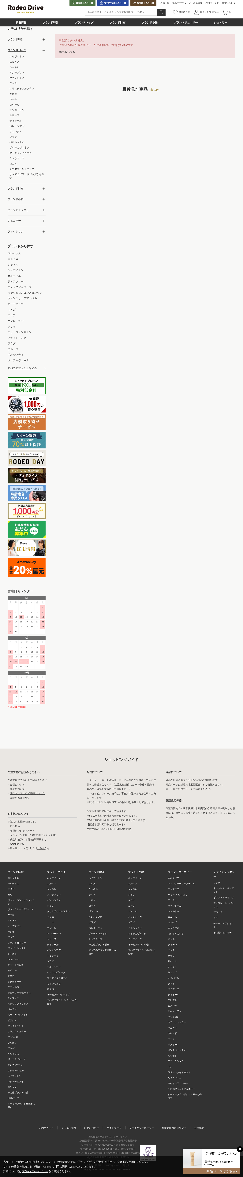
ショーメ (172, 972)
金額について (17, 784)
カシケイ (172, 922)
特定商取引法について (174, 1127)
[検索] (161, 12)
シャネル (12, 954)
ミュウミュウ (54, 983)
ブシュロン (173, 1017)
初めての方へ (179, 3)
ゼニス (11, 976)
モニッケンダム (176, 1061)
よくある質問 (195, 3)
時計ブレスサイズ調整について (27, 793)
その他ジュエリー (222, 932)
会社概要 (199, 1127)
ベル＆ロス (13, 1053)
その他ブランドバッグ (58, 994)
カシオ (11, 931)
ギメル (171, 939)
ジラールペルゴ (16, 965)
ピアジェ (12, 1020)
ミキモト (172, 1055)
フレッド (172, 1033)
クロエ (50, 917)
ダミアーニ (173, 989)
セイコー (12, 970)
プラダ (50, 961)
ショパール (13, 959)
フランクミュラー (17, 1031)
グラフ (171, 955)
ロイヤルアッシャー (178, 1083)
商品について (17, 789)
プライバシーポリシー (141, 1127)
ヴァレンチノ (54, 900)
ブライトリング (16, 1026)
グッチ (11, 937)
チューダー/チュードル (19, 992)
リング (216, 882)
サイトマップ (114, 1127)
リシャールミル (16, 1070)
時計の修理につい (20, 797)
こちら (23, 780)
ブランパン (13, 1037)
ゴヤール (51, 928)
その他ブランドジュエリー (181, 1089)
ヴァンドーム (174, 905)
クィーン (172, 944)
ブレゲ (11, 1048)
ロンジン (12, 1087)
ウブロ (11, 915)
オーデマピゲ (14, 926)
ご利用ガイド (212, 3)
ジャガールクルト (17, 948)
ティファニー (14, 998)
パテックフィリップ (18, 1003)
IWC (10, 894)
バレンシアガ (54, 950)
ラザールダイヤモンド (179, 1072)
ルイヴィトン (14, 1076)
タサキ (171, 983)
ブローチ (217, 912)
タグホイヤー (14, 981)
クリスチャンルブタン (58, 911)
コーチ (50, 922)
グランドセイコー (17, 942)
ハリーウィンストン (18, 1015)
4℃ (169, 1066)
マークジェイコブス (57, 978)
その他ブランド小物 (138, 944)
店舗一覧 (164, 3)
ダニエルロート (16, 987)
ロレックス (13, 878)
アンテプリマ (54, 894)
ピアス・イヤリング (223, 897)
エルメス (12, 920)
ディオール (52, 944)
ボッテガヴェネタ (56, 972)
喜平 (215, 917)
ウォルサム (173, 911)
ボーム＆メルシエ (17, 1059)
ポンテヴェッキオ (177, 1050)
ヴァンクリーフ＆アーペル (181, 883)
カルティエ (13, 883)
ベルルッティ (54, 967)
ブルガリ (12, 1042)
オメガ (11, 889)
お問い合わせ (228, 3)
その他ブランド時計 (18, 1092)
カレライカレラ (176, 933)
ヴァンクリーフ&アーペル (21, 909)
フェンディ (52, 955)
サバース (172, 961)
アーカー (172, 900)
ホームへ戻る (67, 51)
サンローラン (54, 933)
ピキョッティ (174, 1011)
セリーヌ (51, 939)
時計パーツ (13, 1098)
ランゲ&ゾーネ (15, 1064)
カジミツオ (173, 928)
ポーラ (171, 1039)
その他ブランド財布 (99, 944)
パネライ (12, 1009)
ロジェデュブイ (16, 1081)
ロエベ (50, 989)
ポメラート (173, 1044)
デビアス (172, 1000)
